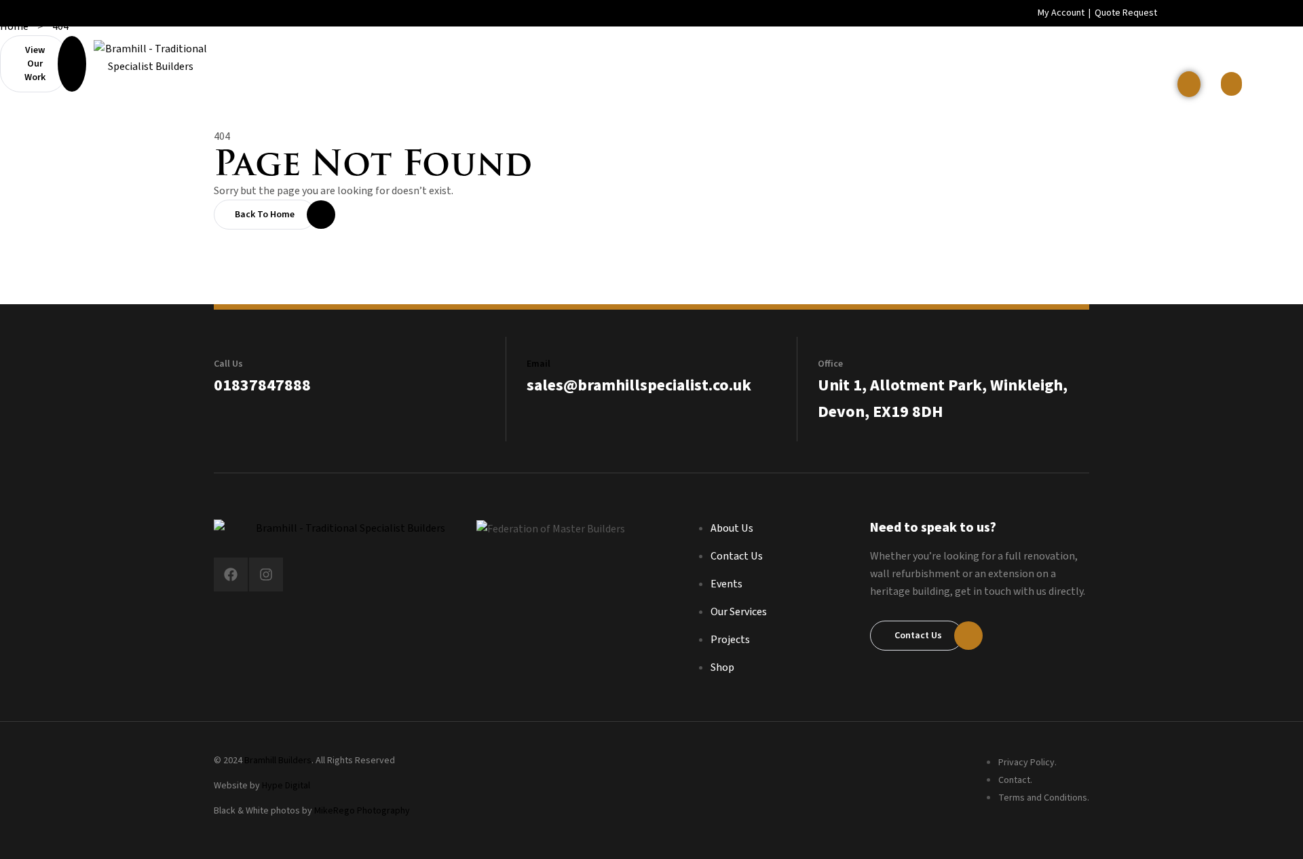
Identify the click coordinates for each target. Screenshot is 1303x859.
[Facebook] (231, 574)
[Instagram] (266, 574)
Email (538, 364)
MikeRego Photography (362, 811)
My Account (1061, 13)
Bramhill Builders (277, 760)
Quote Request (1126, 13)
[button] (1231, 84)
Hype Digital (286, 785)
